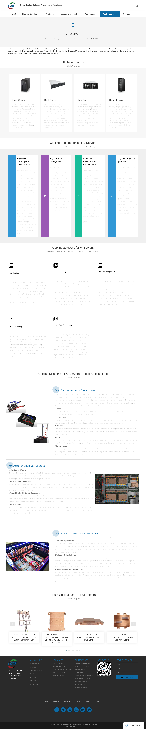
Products (67, 702)
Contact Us (98, 702)
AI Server (98, 39)
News (78, 702)
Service (87, 702)
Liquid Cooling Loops (84, 390)
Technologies (56, 39)
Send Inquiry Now (126, 677)
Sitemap (13, 679)
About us (56, 702)
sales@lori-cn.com (85, 664)
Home (46, 39)
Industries (67, 39)
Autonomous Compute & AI (83, 39)
